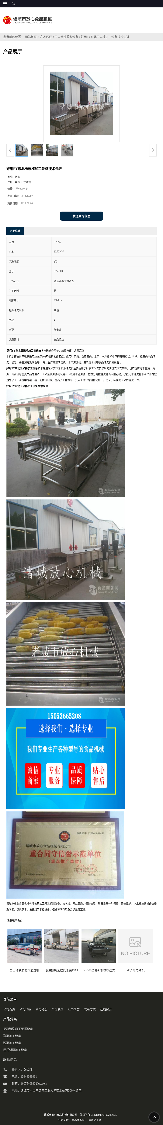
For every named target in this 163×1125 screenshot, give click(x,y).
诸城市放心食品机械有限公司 (60, 1114)
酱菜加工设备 (12, 1043)
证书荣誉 (74, 1009)
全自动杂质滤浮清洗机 (24, 970)
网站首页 (31, 37)
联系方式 (90, 1009)
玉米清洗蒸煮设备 (66, 37)
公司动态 (41, 1009)
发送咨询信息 (81, 216)
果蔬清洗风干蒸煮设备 (18, 1029)
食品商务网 (78, 1120)
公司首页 (9, 1009)
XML (114, 1114)
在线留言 (106, 1009)
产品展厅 (46, 37)
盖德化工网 (95, 1120)
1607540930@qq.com (34, 1083)
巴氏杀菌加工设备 (15, 1050)
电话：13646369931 (24, 1076)
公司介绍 (25, 1009)
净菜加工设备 (12, 1036)
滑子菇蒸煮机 (136, 970)
